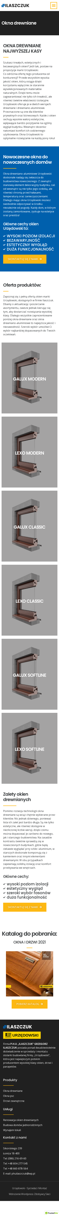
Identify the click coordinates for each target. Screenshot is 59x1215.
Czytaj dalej (29, 382)
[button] (53, 5)
